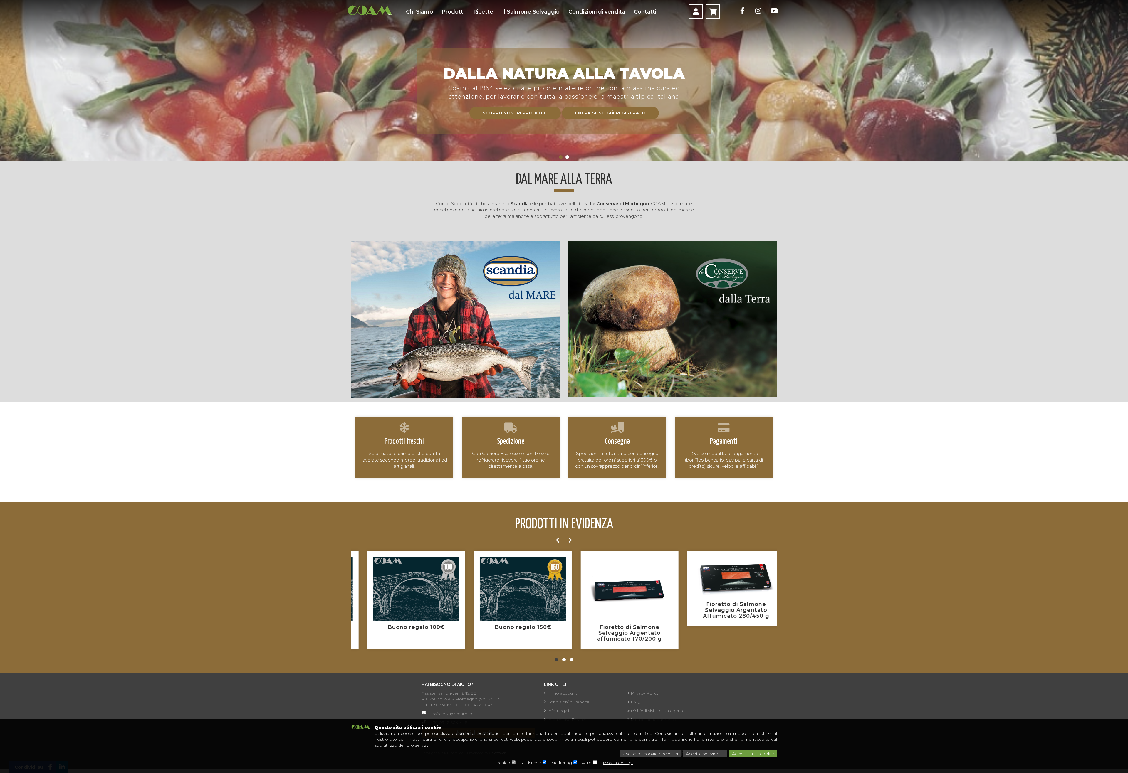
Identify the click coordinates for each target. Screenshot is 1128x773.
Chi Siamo (419, 12)
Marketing (561, 762)
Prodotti (453, 12)
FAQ (635, 702)
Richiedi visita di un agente (657, 710)
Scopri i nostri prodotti (515, 113)
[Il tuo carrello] (713, 11)
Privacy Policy (644, 693)
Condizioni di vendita (596, 12)
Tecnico (502, 762)
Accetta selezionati (705, 753)
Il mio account (561, 693)
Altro (587, 762)
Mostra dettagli (618, 762)
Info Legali (557, 710)
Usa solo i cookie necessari (650, 753)
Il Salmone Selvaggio (531, 12)
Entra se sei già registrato (610, 113)
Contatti (645, 12)
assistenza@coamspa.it (454, 713)
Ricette (483, 12)
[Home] (370, 10)
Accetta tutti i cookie (753, 753)
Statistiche (530, 762)
